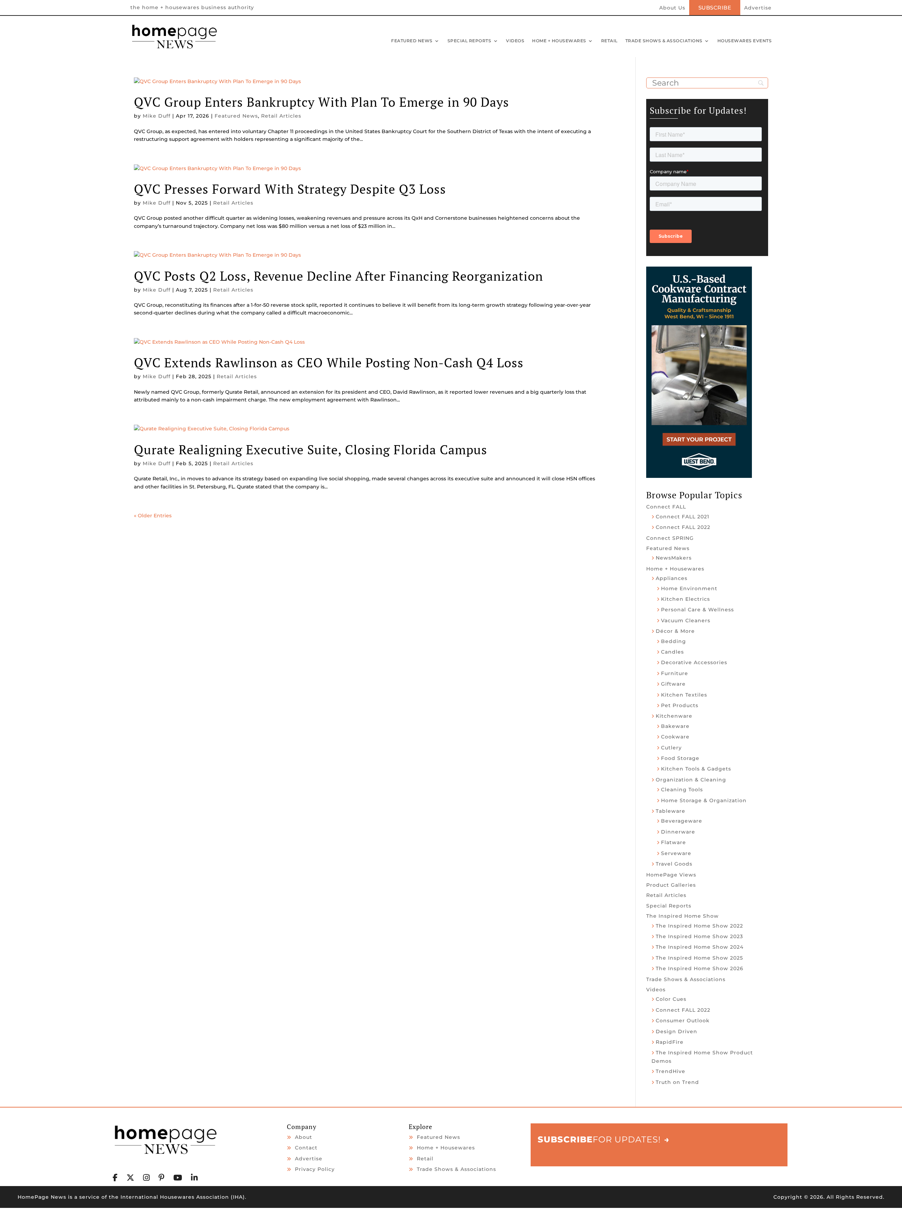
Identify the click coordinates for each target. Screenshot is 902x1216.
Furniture (674, 673)
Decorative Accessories (694, 662)
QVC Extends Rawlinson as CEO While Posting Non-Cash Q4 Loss (329, 362)
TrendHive (670, 1071)
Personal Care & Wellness (697, 609)
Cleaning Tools (682, 789)
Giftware (673, 684)
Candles (672, 652)
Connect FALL (666, 507)
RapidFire (670, 1042)
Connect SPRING (670, 538)
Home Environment (689, 588)
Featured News (412, 41)
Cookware (675, 737)
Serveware (676, 853)
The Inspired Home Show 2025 (699, 958)
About (303, 1137)
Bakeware (675, 726)
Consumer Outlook (683, 1020)
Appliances (671, 578)
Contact (306, 1148)
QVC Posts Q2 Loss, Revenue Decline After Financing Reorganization (338, 276)
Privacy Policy (315, 1169)
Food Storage (680, 758)
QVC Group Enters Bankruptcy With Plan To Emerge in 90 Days (321, 102)
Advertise (758, 8)
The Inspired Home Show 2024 (699, 947)
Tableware (670, 811)
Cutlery (671, 747)
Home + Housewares (559, 41)
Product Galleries (671, 885)
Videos (515, 41)
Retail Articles (281, 116)
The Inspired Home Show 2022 (699, 926)
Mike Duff (157, 116)
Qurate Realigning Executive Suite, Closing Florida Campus (310, 449)
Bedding (673, 641)
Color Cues (671, 999)
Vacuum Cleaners (685, 620)
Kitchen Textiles (684, 695)
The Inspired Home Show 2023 (699, 936)
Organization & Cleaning (691, 780)
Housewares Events (744, 41)
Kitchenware (674, 716)
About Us (672, 8)
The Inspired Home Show (682, 916)
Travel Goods (674, 864)
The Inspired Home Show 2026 (699, 968)
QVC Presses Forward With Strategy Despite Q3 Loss (290, 189)
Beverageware (681, 821)
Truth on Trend (677, 1082)
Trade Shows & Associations (664, 41)
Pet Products (679, 705)
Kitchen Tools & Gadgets (696, 769)
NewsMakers (674, 558)
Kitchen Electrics (685, 599)
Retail (609, 41)
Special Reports (469, 41)
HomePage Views (671, 875)
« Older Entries (153, 515)
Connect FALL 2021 (682, 516)
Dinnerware (678, 832)
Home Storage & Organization (704, 800)
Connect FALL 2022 (683, 527)
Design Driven (676, 1031)
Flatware (673, 842)
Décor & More (675, 631)
